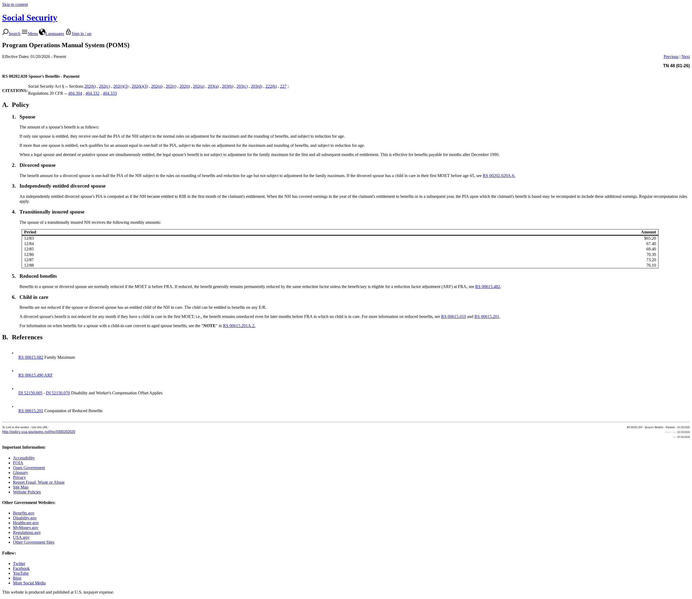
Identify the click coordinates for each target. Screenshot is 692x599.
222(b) (271, 86)
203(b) (227, 86)
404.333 (110, 93)
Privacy (19, 477)
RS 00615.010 (453, 316)
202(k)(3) (140, 86)
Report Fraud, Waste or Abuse (39, 482)
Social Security (29, 17)
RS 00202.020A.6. (499, 175)
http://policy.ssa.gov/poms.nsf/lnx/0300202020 (38, 432)
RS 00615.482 (487, 286)
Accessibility (24, 458)
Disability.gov (25, 518)
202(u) (198, 86)
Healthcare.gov (26, 522)
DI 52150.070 (58, 393)
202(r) (171, 86)
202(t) (184, 86)
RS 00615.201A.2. (239, 325)
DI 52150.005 (30, 393)
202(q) (156, 86)
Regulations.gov (27, 532)
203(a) (213, 86)
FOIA (18, 463)
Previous (671, 56)
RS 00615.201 (486, 316)
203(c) (242, 86)
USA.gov (21, 537)
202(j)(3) (120, 86)
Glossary (20, 472)
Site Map (20, 487)
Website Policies (27, 492)
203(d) (256, 86)
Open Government (29, 467)
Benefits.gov (24, 513)
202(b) (90, 86)
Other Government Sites (33, 542)
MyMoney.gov (25, 527)
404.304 (75, 93)
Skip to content (15, 4)
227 (283, 86)
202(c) (104, 86)
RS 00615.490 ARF (35, 375)
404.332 (92, 93)
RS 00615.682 (30, 357)
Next (685, 56)
